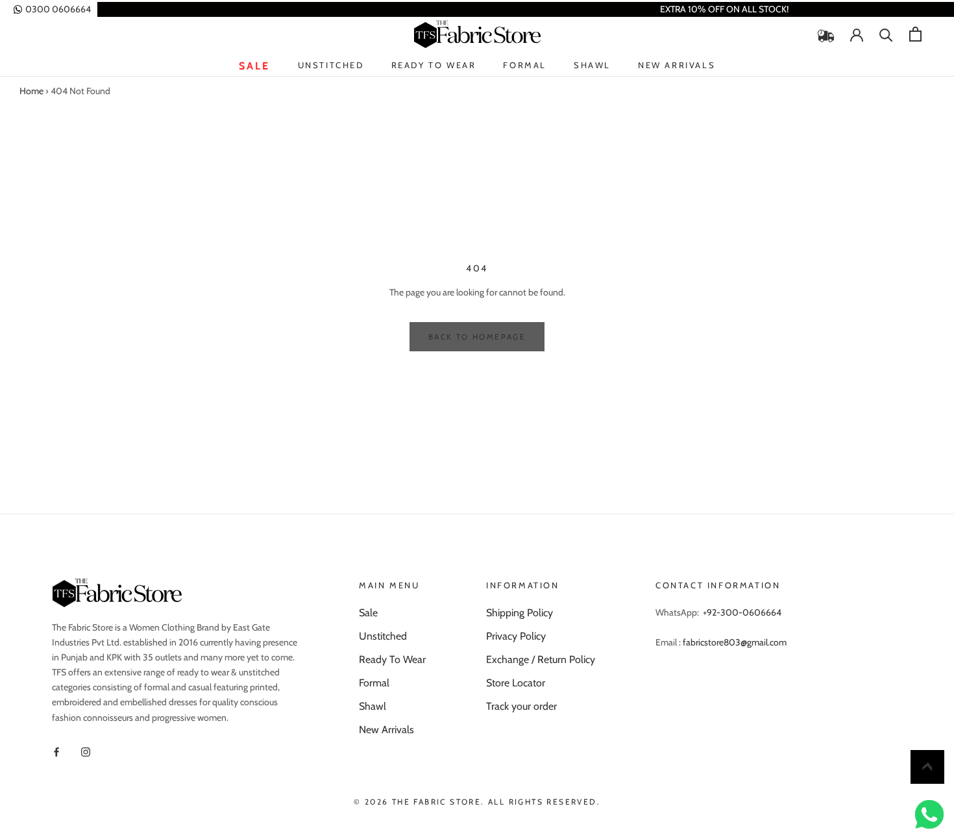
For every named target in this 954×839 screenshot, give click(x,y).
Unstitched (331, 66)
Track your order (521, 706)
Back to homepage (477, 337)
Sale (255, 66)
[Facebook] (56, 751)
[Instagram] (85, 751)
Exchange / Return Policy (540, 659)
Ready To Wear (433, 66)
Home (31, 91)
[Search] (886, 34)
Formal (524, 65)
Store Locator (515, 683)
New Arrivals (676, 66)
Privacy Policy (516, 636)
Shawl (592, 65)
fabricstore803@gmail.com (735, 642)
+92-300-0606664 (742, 612)
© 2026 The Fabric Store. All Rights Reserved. (477, 802)
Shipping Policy (519, 613)
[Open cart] (915, 34)
